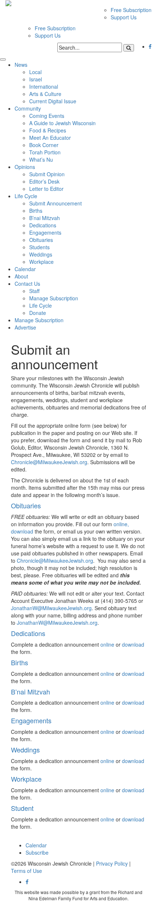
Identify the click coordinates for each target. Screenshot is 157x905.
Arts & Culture (45, 93)
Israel (35, 79)
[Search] (128, 47)
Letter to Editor (46, 188)
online (107, 644)
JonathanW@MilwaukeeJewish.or (50, 608)
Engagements (45, 232)
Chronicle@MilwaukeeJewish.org (49, 462)
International (43, 86)
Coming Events (46, 115)
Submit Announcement (55, 203)
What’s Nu (41, 159)
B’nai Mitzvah (44, 218)
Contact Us (27, 283)
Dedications (42, 225)
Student (22, 808)
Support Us (124, 17)
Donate (37, 312)
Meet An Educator (50, 137)
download (22, 531)
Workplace (41, 261)
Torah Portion (45, 152)
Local (35, 72)
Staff (34, 290)
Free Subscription (131, 10)
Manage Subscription (53, 298)
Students (39, 247)
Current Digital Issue (52, 101)
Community (28, 108)
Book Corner (43, 145)
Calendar (25, 269)
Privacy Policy (112, 863)
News (21, 64)
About (21, 276)
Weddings (40, 254)
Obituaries (41, 239)
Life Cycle (26, 196)
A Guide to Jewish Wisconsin (62, 123)
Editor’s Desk (44, 181)
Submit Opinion (47, 174)
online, (121, 524)
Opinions (25, 166)
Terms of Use (26, 870)
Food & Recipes (47, 130)
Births (35, 210)
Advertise (25, 327)
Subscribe (37, 852)
